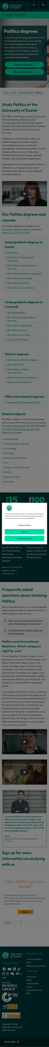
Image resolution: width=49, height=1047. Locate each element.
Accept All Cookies (24, 538)
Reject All (24, 532)
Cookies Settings (24, 525)
